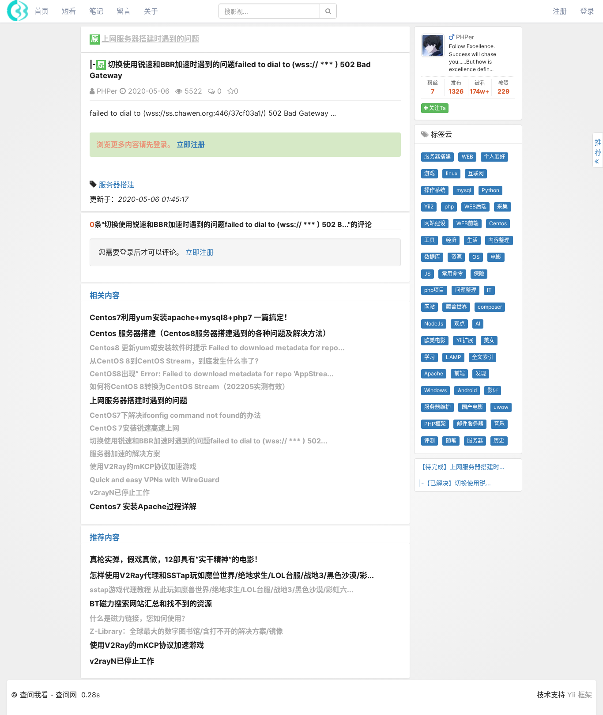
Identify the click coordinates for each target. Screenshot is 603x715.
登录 (587, 11)
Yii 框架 (579, 694)
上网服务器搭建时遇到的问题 (150, 38)
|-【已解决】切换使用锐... (455, 483)
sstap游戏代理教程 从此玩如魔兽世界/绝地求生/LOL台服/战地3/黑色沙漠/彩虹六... (222, 589)
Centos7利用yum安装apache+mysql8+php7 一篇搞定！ (190, 317)
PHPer (105, 91)
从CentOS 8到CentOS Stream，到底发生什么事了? (174, 360)
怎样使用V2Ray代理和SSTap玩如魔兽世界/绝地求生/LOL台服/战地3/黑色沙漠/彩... (232, 575)
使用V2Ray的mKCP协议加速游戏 (143, 466)
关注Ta (437, 108)
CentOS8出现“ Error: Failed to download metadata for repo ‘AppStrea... (212, 373)
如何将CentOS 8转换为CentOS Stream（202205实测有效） (189, 386)
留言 (124, 11)
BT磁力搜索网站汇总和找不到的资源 (151, 603)
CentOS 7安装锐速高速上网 (134, 428)
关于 (151, 11)
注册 (560, 11)
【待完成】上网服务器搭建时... (462, 466)
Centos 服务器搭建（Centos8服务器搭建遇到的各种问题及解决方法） (210, 333)
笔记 (96, 11)
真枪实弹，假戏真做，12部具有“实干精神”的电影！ (176, 559)
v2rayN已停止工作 (120, 492)
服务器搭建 (116, 184)
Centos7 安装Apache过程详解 (143, 506)
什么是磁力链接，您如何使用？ (139, 618)
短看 (69, 11)
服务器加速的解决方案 (125, 453)
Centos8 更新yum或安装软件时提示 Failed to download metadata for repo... (217, 347)
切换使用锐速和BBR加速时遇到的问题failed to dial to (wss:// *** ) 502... (209, 440)
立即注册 (199, 252)
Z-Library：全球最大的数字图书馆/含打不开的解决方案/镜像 (186, 631)
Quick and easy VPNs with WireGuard (154, 479)
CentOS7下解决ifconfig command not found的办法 (175, 415)
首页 (41, 11)
